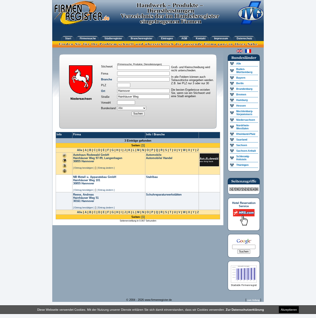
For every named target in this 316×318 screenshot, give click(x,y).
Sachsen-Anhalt (246, 150)
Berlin (240, 83)
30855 (77, 161)
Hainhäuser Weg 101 (86, 180)
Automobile (153, 154)
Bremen (241, 94)
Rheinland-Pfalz (245, 134)
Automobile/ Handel (159, 158)
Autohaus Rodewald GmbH (91, 154)
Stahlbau (152, 177)
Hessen (241, 105)
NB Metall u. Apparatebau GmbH (94, 177)
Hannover (87, 161)
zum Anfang (253, 300)
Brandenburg (244, 88)
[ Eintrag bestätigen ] (83, 168)
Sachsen (241, 145)
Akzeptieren (289, 309)
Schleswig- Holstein (243, 158)
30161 (77, 201)
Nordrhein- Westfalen (242, 127)
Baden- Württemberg (244, 71)
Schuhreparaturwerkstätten (164, 194)
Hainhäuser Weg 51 (86, 197)
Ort (103, 91)
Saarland (241, 139)
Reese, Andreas (83, 194)
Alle (79, 150)
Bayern (240, 77)
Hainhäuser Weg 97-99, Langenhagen (97, 158)
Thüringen (242, 165)
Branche (106, 79)
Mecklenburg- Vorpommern (244, 113)
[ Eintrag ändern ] (106, 168)
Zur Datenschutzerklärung (245, 309)
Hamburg (242, 100)
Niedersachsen (245, 119)
